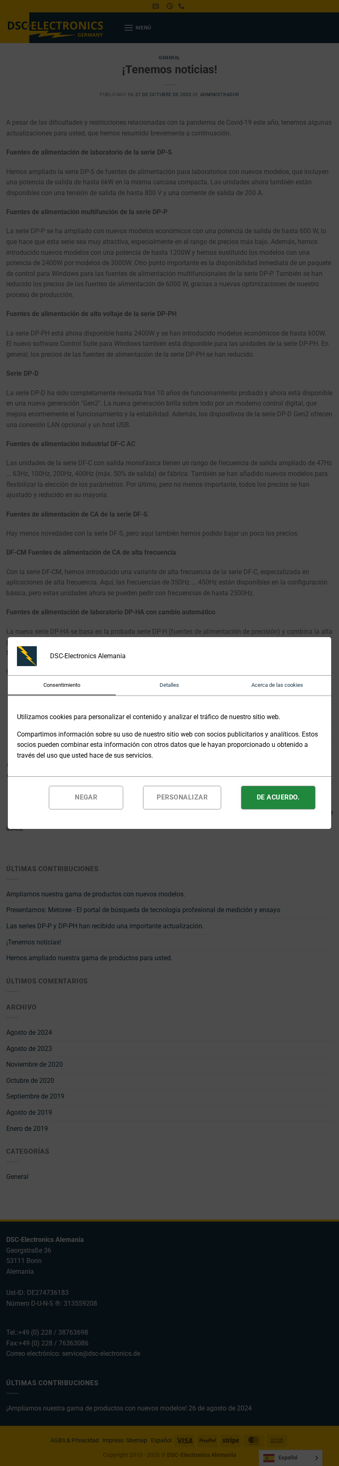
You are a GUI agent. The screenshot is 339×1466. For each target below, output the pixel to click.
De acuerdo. (278, 797)
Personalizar (182, 797)
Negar (86, 797)
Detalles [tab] (169, 685)
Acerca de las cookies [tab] (277, 685)
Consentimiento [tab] (61, 685)
